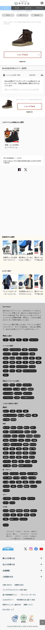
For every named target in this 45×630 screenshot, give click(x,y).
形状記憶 (13, 419)
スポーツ (5, 366)
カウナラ (17, 536)
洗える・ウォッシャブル (9, 415)
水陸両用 (28, 415)
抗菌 (35, 415)
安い (21, 461)
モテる (25, 457)
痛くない (14, 436)
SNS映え (14, 465)
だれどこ (19, 531)
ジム (12, 366)
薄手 (12, 448)
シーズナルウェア (8, 397)
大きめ (6, 440)
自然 (13, 486)
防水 (19, 411)
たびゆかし (33, 536)
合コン (25, 358)
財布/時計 (30, 389)
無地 (25, 482)
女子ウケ (32, 457)
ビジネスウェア (27, 385)
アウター (12, 385)
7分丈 (12, 453)
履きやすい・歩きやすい (16, 431)
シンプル (38, 482)
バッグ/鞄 (23, 389)
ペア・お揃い (6, 465)
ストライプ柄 (32, 477)
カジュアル (6, 486)
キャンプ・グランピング (29, 370)
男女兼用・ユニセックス (25, 465)
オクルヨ (26, 531)
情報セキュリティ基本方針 (12, 604)
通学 (19, 362)
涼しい (6, 431)
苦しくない (6, 427)
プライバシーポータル (28, 595)
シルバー (5, 502)
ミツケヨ (25, 536)
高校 (38, 358)
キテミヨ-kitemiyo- (8, 158)
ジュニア (5, 510)
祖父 (13, 515)
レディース (28, 8)
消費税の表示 (19, 585)
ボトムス (18, 385)
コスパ (34, 461)
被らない (33, 431)
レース (12, 482)
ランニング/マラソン (22, 366)
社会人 (33, 515)
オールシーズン (33, 339)
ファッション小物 (8, 393)
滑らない (13, 427)
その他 (17, 397)
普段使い (26, 486)
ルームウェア (18, 393)
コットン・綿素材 (32, 473)
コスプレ (5, 525)
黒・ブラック (15, 498)
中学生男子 (19, 510)
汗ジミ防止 (6, 419)
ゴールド (12, 502)
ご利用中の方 (8, 576)
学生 (6, 519)
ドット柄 (5, 482)
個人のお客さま (9, 558)
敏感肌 (6, 457)
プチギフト (34, 510)
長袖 (25, 448)
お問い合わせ (7, 585)
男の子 (26, 515)
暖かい (33, 427)
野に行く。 (10, 536)
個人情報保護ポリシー (10, 595)
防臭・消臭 (21, 415)
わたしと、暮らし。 (12, 534)
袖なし (6, 453)
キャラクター (23, 519)
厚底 (19, 457)
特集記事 (37, 15)
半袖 (19, 448)
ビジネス (5, 349)
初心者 (26, 510)
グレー (23, 498)
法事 (38, 362)
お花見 (32, 354)
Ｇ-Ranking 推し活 (28, 538)
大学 (6, 362)
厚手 (6, 448)
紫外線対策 (29, 436)
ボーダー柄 (16, 477)
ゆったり (27, 440)
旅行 (32, 358)
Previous (3, 249)
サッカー (12, 370)
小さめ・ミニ (13, 440)
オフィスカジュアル (15, 349)
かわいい (32, 482)
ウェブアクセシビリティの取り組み (15, 590)
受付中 (8, 15)
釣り (6, 375)
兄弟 (20, 515)
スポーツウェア (27, 393)
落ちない (27, 431)
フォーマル (6, 490)
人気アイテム (22, 15)
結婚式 (32, 362)
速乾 (26, 411)
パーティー (15, 354)
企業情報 (6, 570)
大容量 (34, 440)
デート (19, 358)
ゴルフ (6, 370)
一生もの (14, 461)
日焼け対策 (37, 436)
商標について (28, 604)
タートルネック (14, 473)
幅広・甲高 (32, 448)
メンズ (5, 8)
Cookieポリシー (8, 600)
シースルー (23, 473)
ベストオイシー (24, 534)
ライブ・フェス (24, 354)
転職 (25, 349)
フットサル (32, 366)
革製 (19, 482)
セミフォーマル (33, 349)
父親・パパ (6, 515)
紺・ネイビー (31, 498)
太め (21, 440)
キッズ (17, 8)
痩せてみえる (6, 436)
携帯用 (26, 444)
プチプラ (27, 461)
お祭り (6, 358)
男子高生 (12, 510)
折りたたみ (33, 444)
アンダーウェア (7, 389)
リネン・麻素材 (7, 477)
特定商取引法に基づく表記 (26, 600)
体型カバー (32, 453)
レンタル (12, 457)
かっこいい (34, 486)
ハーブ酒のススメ (16, 538)
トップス (5, 385)
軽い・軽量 (6, 444)
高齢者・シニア (14, 519)
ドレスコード (6, 354)
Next (41, 249)
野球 (19, 370)
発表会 (12, 362)
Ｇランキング (10, 531)
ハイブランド (6, 461)
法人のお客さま (9, 564)
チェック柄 (24, 477)
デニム (6, 473)
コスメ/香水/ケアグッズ (27, 397)
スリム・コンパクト (16, 444)
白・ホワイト (6, 498)
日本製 (19, 453)
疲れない (26, 427)
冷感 (12, 411)
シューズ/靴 (16, 389)
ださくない (22, 436)
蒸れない (20, 427)
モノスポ (34, 534)
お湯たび (33, 531)
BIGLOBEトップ (8, 609)
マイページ (39, 8)
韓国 (25, 453)
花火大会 (12, 358)
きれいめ (20, 486)
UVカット (6, 411)
